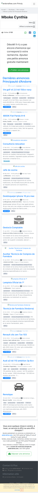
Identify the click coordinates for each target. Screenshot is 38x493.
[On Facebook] (30, 32)
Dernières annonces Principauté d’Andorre (17, 79)
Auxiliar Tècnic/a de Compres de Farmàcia (19, 255)
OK (22, 490)
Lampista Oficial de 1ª (13, 282)
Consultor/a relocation (14, 144)
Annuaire (20, 477)
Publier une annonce (18, 70)
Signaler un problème (15, 470)
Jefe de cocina (10, 170)
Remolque (8, 394)
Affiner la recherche (26, 26)
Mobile (11, 483)
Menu (31, 23)
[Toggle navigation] (34, 4)
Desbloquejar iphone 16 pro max (18, 196)
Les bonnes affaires (10, 477)
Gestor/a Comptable (13, 227)
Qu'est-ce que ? (12, 468)
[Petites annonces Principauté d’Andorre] (11, 4)
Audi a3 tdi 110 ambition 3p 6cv (18, 360)
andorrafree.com (7, 435)
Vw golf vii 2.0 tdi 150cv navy (17, 89)
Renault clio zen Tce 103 (15, 334)
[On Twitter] (34, 32)
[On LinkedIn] (34, 36)
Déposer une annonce (20, 454)
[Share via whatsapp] (25, 32)
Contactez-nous (28, 468)
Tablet (18, 483)
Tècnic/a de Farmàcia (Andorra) (18, 308)
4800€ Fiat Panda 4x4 (14, 116)
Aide (5, 470)
